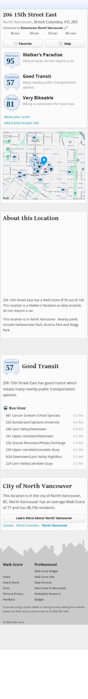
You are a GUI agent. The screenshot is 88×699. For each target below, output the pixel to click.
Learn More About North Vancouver (44, 518)
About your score (17, 117)
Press (6, 588)
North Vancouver (17, 22)
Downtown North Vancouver (42, 28)
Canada (8, 525)
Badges (39, 599)
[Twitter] (5, 571)
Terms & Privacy (13, 594)
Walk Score (13, 564)
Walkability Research (47, 594)
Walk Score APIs (45, 577)
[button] (44, 161)
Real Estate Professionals (50, 588)
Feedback (9, 599)
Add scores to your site (21, 123)
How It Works (11, 582)
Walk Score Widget (46, 571)
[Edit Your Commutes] (66, 27)
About (6, 577)
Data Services (43, 582)
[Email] (19, 571)
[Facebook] (12, 571)
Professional (46, 564)
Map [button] (67, 44)
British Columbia (27, 525)
